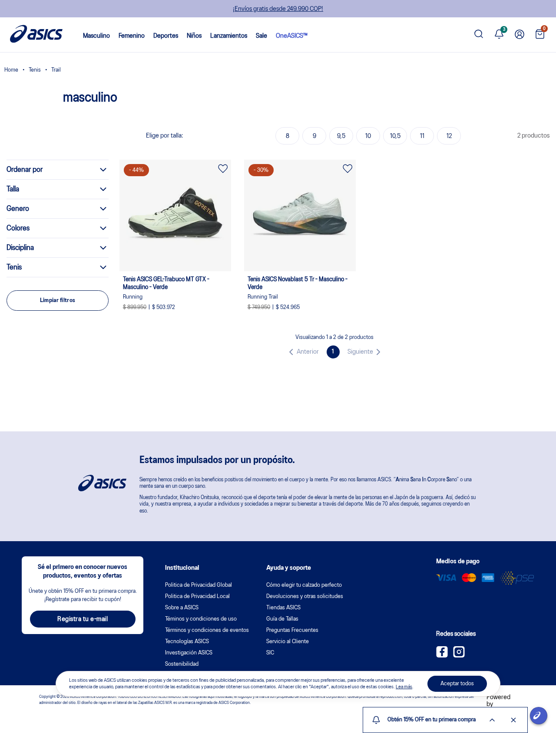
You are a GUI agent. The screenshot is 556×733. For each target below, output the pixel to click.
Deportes (165, 36)
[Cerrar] (513, 720)
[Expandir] (492, 720)
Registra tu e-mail (82, 619)
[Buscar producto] (478, 35)
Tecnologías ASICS (187, 641)
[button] (302, 352)
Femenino (132, 36)
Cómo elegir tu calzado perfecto (304, 585)
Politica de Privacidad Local (197, 596)
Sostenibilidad (182, 664)
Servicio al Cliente (287, 641)
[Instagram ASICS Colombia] (459, 656)
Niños (194, 36)
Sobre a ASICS (182, 608)
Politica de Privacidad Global (198, 585)
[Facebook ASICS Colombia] (442, 656)
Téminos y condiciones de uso (201, 619)
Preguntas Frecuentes (292, 630)
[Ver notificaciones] (499, 35)
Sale (261, 36)
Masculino (96, 36)
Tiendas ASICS (283, 608)
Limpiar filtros (58, 300)
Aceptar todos (457, 684)
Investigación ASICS (188, 653)
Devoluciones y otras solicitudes (304, 596)
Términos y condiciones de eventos (207, 630)
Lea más (404, 686)
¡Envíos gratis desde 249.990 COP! (278, 9)
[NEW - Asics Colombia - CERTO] (11, 71)
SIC (270, 653)
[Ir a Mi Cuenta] (519, 35)
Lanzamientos (228, 36)
